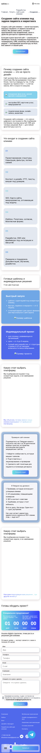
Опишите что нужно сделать (12, 679)
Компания (6, 671)
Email (4, 663)
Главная (4, 12)
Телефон (6, 654)
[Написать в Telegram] (32, 735)
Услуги (12, 12)
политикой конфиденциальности (18, 700)
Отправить (20, 704)
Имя (4, 646)
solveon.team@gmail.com (11, 737)
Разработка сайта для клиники (21, 12)
